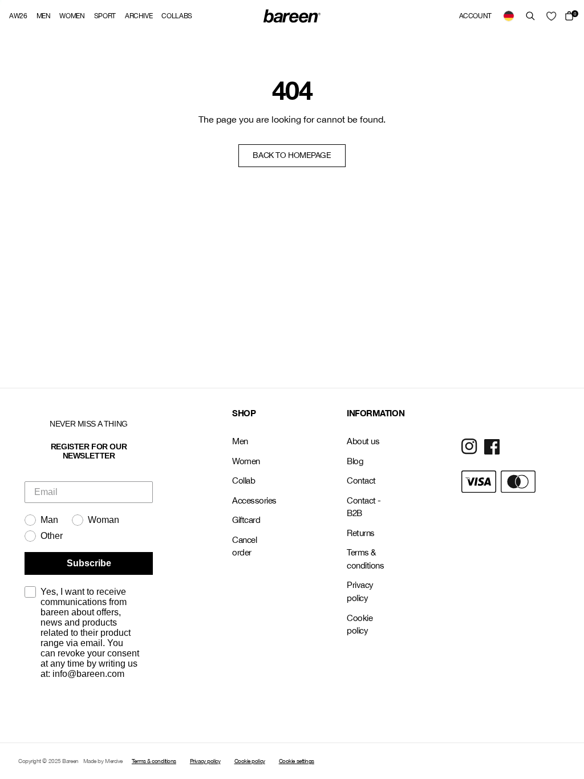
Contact (361, 480)
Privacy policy (360, 591)
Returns (361, 533)
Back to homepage (292, 155)
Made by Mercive (103, 760)
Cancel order (244, 546)
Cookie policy (359, 624)
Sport (105, 16)
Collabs (176, 16)
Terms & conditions (365, 558)
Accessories (253, 500)
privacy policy (96, 709)
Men (43, 16)
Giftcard (246, 520)
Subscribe (89, 563)
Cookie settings (296, 760)
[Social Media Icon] (469, 447)
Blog (355, 461)
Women (71, 16)
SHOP (244, 413)
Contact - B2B (364, 507)
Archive (138, 16)
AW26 (18, 16)
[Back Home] (292, 16)
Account (475, 16)
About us (363, 441)
